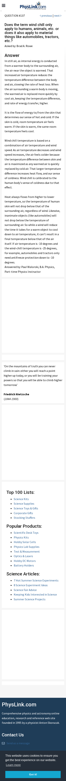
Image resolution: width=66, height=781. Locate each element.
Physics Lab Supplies (26, 547)
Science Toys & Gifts (26, 508)
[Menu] (3, 5)
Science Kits (21, 499)
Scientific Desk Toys (26, 532)
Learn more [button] (13, 765)
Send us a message (18, 743)
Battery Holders (24, 565)
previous (46, 15)
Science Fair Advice (25, 590)
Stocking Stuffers (24, 517)
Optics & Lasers (23, 556)
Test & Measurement (27, 551)
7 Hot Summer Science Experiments (36, 580)
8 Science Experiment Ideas (31, 585)
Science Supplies (24, 503)
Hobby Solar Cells (25, 542)
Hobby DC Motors (25, 561)
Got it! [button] (33, 774)
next (57, 15)
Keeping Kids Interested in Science (35, 594)
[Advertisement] (33, 315)
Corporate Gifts (23, 513)
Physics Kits (21, 537)
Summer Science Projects (29, 599)
